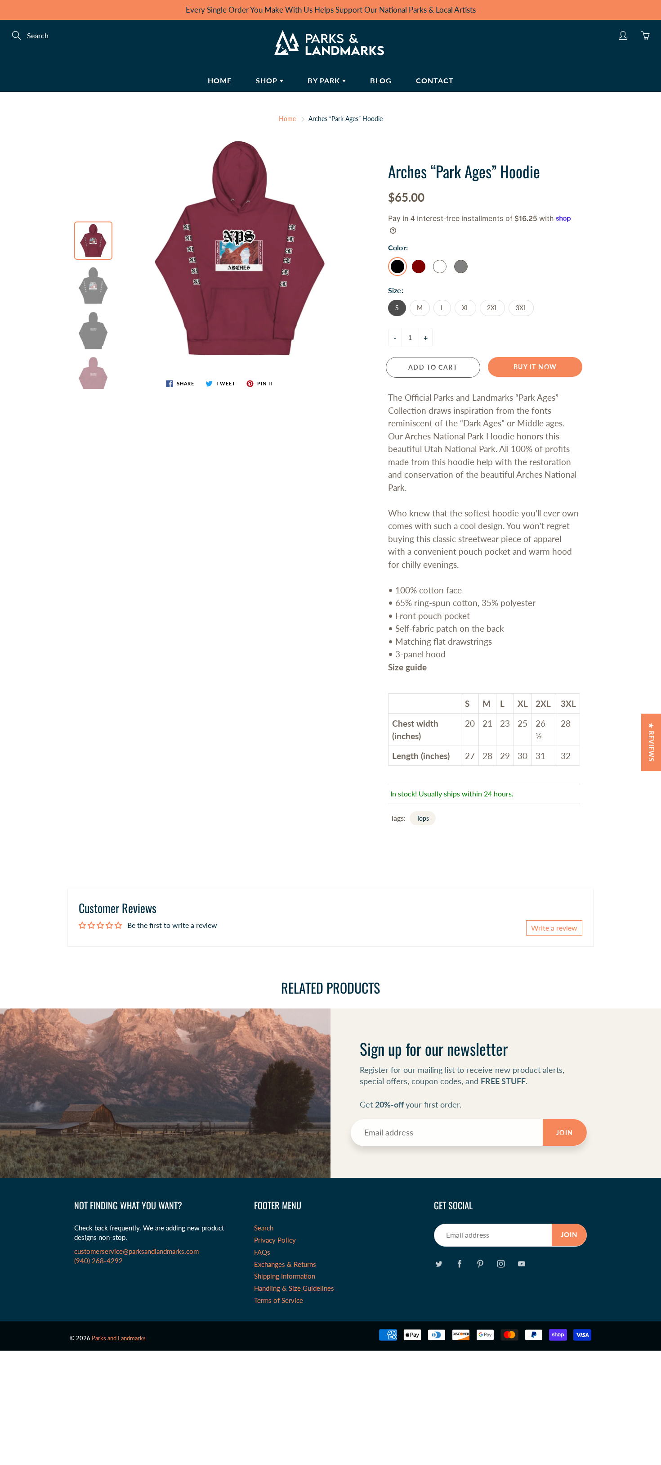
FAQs (262, 1252)
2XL (492, 308)
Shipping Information (284, 1276)
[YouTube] (521, 1263)
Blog (381, 80)
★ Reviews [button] (651, 742)
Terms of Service (278, 1300)
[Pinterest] (480, 1263)
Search (263, 1228)
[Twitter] (439, 1263)
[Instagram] (501, 1263)
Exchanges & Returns (285, 1264)
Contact (435, 80)
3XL (521, 308)
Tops (422, 818)
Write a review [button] (554, 927)
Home (220, 80)
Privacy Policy (275, 1240)
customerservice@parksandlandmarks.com (136, 1251)
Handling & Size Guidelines (294, 1288)
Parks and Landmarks (119, 1338)
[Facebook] (459, 1263)
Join (564, 1132)
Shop (268, 80)
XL (465, 308)
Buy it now (535, 367)
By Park (325, 80)
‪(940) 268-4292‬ (98, 1261)
